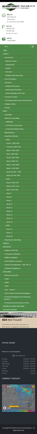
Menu (6, 46)
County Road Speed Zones (14, 129)
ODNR (7, 282)
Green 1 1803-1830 (13, 143)
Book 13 (9, 215)
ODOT (7, 286)
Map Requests (9, 132)
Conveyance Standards (12, 254)
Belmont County (11, 61)
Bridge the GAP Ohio (11, 250)
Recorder (9, 72)
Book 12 (9, 211)
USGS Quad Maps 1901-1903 (15, 93)
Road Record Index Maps (13, 240)
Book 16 (9, 229)
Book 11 (9, 208)
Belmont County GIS (11, 275)
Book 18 (9, 236)
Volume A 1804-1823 (14, 147)
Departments (10, 65)
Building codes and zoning (14, 75)
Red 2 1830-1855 (12, 154)
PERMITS (6, 243)
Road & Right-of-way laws (13, 261)
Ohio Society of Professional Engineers (17, 293)
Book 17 (9, 233)
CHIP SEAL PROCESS (10, 310)
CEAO (7, 279)
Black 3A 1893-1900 (13, 175)
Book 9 (9, 200)
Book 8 (9, 197)
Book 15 (9, 222)
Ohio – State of (10, 290)
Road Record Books (11, 136)
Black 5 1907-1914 (13, 186)
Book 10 (9, 204)
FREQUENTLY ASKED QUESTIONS (13, 306)
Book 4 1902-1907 (13, 183)
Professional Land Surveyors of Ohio (17, 303)
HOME (5, 50)
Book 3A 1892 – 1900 (14, 172)
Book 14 (9, 218)
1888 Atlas (9, 122)
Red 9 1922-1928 (12, 190)
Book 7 (9, 193)
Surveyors (8, 82)
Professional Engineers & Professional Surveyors (17, 298)
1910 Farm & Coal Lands (14, 125)
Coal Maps (8, 115)
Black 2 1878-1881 (13, 168)
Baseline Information (13, 86)
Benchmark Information (13, 90)
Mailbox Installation (11, 257)
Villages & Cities (10, 104)
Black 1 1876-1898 (13, 165)
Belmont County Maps (12, 118)
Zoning (7, 108)
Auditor (8, 68)
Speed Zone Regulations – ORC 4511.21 (18, 265)
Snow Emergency (10, 79)
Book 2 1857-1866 (13, 158)
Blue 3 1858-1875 (12, 161)
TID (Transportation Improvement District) (18, 100)
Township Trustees (11, 97)
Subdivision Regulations (12, 268)
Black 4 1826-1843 (13, 150)
